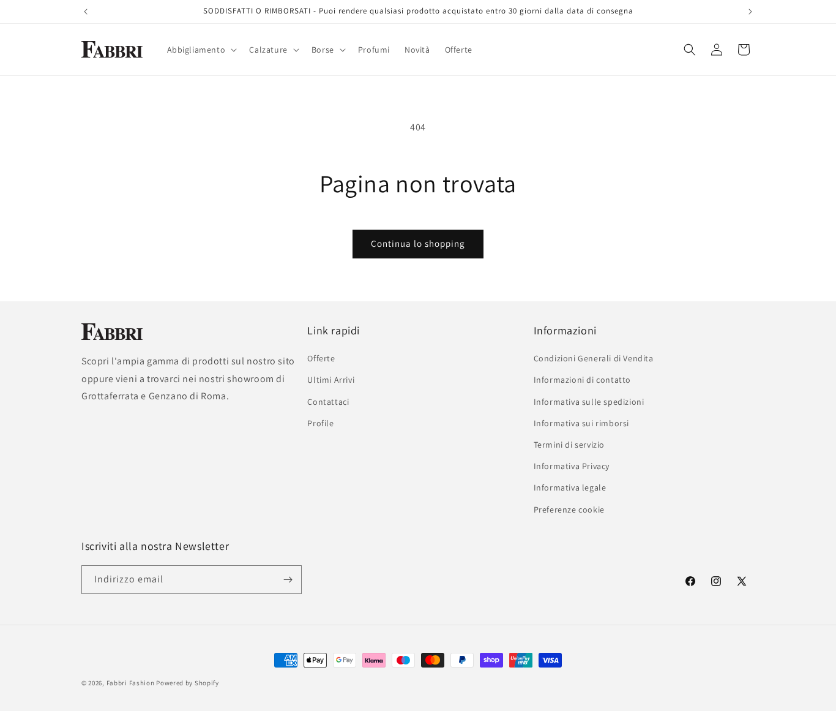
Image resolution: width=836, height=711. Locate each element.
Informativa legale (570, 487)
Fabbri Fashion (130, 683)
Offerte (321, 358)
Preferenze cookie (569, 509)
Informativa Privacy (572, 466)
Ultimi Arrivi (330, 379)
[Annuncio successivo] (750, 11)
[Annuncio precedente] (85, 11)
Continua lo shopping (418, 243)
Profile (320, 423)
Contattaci (328, 401)
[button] (201, 49)
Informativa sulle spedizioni (589, 401)
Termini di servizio (569, 444)
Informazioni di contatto (582, 379)
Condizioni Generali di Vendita (594, 358)
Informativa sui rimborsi (581, 423)
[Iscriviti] (287, 579)
